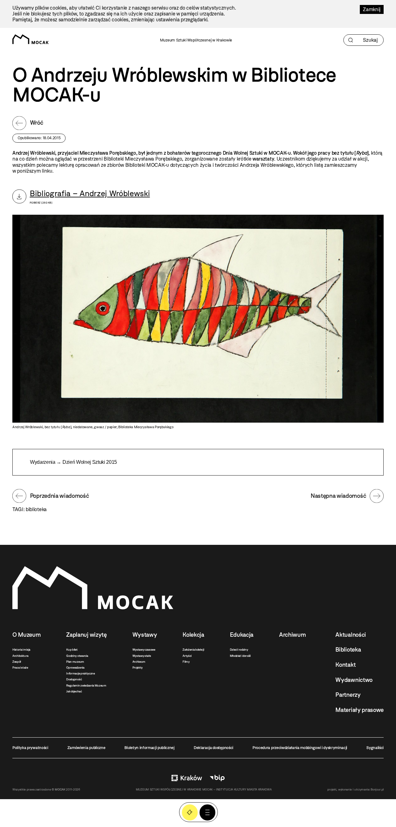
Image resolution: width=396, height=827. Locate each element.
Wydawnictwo (353, 679)
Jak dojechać (74, 691)
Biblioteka (348, 649)
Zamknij (372, 9)
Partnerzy (347, 694)
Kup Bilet (190, 812)
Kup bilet (71, 649)
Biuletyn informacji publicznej (149, 747)
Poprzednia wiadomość (59, 495)
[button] (207, 812)
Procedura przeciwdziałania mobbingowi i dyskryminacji (299, 747)
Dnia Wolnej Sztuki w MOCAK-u (257, 153)
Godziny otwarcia (77, 655)
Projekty (137, 667)
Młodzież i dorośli (240, 655)
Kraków (186, 778)
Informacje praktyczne (80, 673)
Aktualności (350, 634)
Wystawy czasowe (143, 649)
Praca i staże (20, 667)
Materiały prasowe (359, 709)
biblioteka (36, 509)
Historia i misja (21, 649)
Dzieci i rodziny (239, 649)
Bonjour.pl (377, 789)
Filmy (186, 661)
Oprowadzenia (75, 667)
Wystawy (144, 634)
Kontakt (345, 664)
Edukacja (241, 634)
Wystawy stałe (141, 655)
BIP (217, 778)
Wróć (36, 122)
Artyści (187, 655)
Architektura (20, 655)
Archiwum (138, 661)
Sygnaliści (375, 747)
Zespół (16, 661)
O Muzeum (26, 634)
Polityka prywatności (30, 747)
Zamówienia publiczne (86, 747)
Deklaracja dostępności (213, 747)
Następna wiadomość (338, 495)
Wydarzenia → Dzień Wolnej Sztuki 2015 (73, 462)
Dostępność (74, 679)
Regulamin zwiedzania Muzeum (86, 685)
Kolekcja (193, 634)
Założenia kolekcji (193, 649)
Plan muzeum (75, 661)
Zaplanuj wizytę (86, 634)
